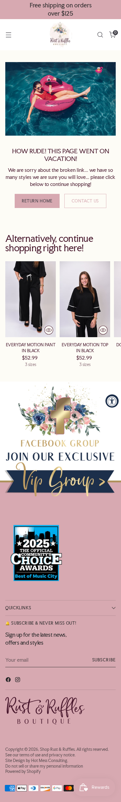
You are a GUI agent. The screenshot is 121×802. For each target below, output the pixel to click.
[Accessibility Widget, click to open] (112, 401)
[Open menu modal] (8, 35)
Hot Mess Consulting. (49, 760)
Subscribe (104, 660)
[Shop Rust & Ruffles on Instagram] (18, 680)
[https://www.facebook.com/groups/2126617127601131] (60, 441)
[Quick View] (49, 330)
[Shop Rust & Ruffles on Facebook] (8, 680)
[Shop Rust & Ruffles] (60, 34)
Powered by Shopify (23, 771)
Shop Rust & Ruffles (57, 749)
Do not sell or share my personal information (44, 766)
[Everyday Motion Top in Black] (85, 299)
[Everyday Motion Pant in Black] (30, 299)
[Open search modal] (100, 35)
